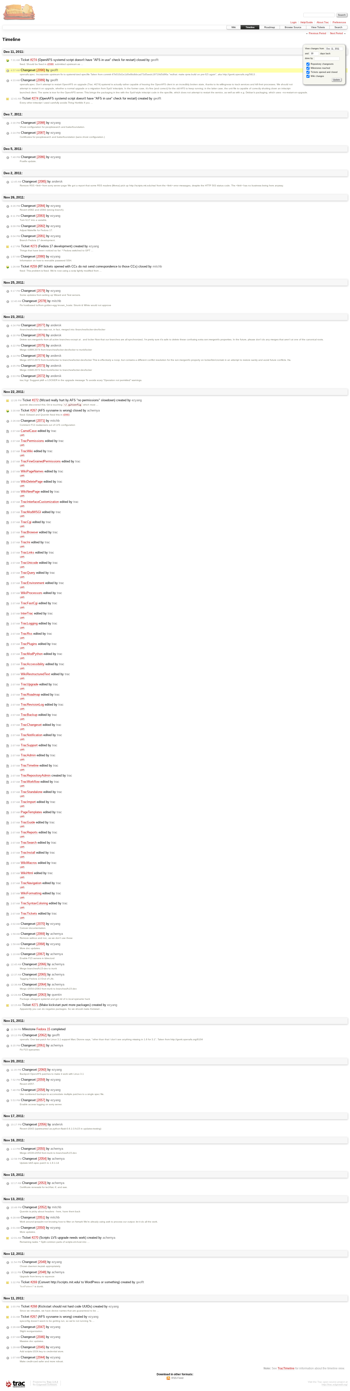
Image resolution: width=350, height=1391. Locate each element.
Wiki (233, 27)
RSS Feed (177, 1377)
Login (293, 22)
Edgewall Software (46, 1384)
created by (41, 775)
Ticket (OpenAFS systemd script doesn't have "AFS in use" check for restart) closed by (85, 60)
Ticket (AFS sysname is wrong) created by (54, 1316)
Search (338, 27)
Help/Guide (306, 22)
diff (22, 435)
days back (325, 53)
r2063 (66, 414)
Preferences (339, 22)
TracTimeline (286, 1368)
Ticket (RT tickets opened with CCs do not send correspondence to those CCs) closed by (86, 266)
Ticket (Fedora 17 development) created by (55, 246)
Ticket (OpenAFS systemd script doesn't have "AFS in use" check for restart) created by (86, 98)
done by (309, 58)
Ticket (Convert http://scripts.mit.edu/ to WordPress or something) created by (77, 1282)
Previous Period (317, 33)
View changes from (315, 48)
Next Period (336, 33)
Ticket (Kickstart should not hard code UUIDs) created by (65, 1306)
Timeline (250, 27)
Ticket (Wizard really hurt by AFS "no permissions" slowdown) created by (76, 400)
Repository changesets (322, 64)
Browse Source (293, 27)
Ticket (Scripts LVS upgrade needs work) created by (63, 1237)
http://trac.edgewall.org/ (335, 1384)
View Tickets (318, 27)
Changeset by (34, 70)
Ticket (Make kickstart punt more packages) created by (64, 1005)
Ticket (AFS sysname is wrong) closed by (55, 410)
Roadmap (269, 27)
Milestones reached (320, 68)
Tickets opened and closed (323, 72)
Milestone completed (38, 1029)
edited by (33, 431)
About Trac (323, 22)
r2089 (50, 64)
